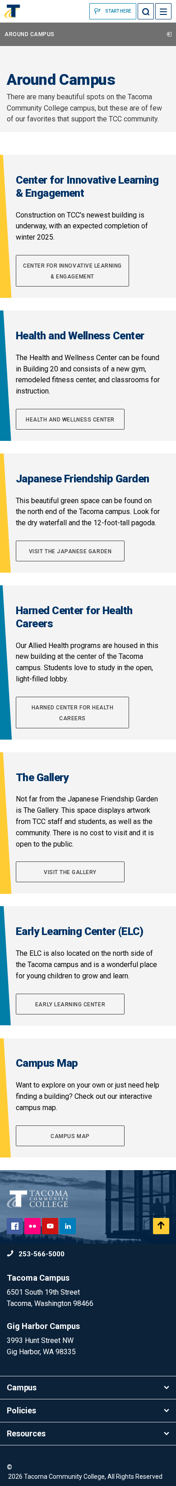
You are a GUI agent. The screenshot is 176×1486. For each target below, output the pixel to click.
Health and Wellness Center (70, 420)
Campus (22, 1387)
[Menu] (163, 11)
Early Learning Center (70, 1004)
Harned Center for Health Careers (73, 713)
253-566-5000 (41, 1254)
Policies (21, 1410)
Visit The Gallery (70, 872)
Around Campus (30, 34)
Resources (26, 1433)
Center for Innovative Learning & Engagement (72, 271)
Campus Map (70, 1136)
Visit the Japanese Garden (70, 551)
